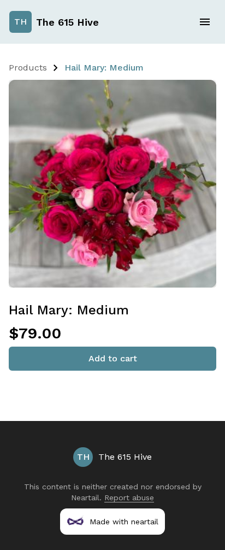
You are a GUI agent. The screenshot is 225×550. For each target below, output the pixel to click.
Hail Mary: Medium (104, 67)
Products (28, 67)
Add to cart (112, 358)
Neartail (85, 497)
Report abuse (129, 497)
